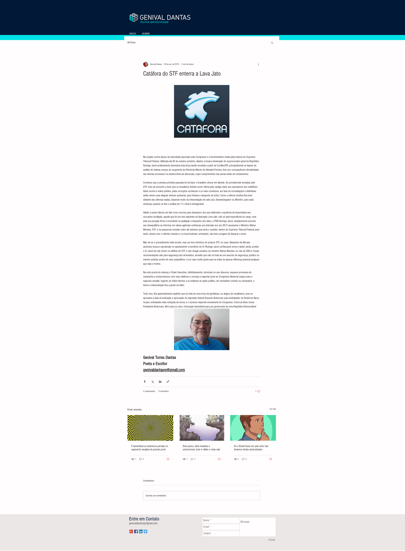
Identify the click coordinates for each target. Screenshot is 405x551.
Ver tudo (273, 409)
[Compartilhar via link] (167, 381)
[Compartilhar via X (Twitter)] (152, 381)
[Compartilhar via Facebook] (144, 381)
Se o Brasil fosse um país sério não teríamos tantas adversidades (251, 447)
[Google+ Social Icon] (131, 531)
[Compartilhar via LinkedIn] (160, 381)
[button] (272, 42)
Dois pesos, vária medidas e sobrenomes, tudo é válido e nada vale (201, 447)
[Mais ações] (258, 64)
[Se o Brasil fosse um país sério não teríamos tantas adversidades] (253, 428)
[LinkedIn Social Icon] (141, 531)
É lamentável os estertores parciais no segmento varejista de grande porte (149, 447)
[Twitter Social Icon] (145, 531)
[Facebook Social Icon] (136, 531)
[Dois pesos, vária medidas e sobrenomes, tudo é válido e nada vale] (202, 428)
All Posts (131, 42)
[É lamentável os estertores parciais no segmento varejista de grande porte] (150, 428)
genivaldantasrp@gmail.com (143, 523)
